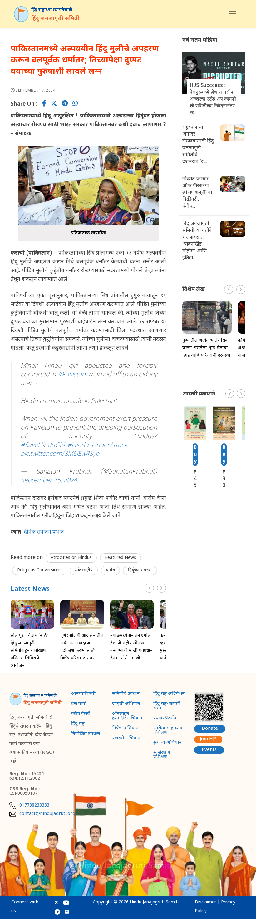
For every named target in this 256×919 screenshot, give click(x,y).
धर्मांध (110, 570)
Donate (210, 729)
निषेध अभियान (125, 728)
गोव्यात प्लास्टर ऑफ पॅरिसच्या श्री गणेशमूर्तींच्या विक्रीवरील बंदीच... (197, 193)
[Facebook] (44, 104)
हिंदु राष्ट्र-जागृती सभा (166, 706)
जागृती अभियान (126, 704)
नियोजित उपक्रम (85, 734)
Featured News (120, 558)
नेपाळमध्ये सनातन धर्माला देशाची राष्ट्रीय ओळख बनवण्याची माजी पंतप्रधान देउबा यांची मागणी (131, 647)
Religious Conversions (39, 570)
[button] (161, 588)
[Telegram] (65, 104)
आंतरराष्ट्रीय (84, 570)
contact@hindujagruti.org (47, 814)
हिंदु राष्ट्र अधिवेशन (169, 694)
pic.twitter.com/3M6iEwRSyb (60, 454)
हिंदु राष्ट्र (78, 724)
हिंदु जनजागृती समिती (55, 18)
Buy (195, 455)
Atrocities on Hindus (71, 558)
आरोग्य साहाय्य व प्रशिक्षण (168, 731)
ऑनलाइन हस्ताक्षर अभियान (127, 716)
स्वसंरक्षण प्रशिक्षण (161, 755)
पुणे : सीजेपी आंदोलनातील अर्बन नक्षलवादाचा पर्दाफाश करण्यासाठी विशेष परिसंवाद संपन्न (82, 647)
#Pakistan (72, 375)
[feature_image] (32, 614)
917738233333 (34, 805)
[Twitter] (54, 104)
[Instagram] (67, 912)
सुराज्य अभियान (167, 743)
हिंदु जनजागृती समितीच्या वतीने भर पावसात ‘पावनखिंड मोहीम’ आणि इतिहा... (197, 241)
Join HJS (208, 739)
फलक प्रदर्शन (164, 718)
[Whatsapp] (75, 104)
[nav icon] (232, 14)
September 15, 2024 (49, 481)
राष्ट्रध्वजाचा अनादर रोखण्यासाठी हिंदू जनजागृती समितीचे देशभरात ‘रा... (198, 144)
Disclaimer (205, 902)
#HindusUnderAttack (97, 445)
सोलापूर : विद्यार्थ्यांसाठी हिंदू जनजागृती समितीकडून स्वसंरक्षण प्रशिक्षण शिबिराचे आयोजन (29, 651)
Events (209, 750)
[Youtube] (66, 902)
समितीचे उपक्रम (126, 694)
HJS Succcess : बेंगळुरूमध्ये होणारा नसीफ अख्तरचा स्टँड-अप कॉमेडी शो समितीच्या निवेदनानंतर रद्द (213, 99)
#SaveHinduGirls (44, 445)
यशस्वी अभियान (126, 738)
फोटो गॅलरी (80, 714)
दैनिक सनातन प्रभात (44, 532)
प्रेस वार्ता (78, 704)
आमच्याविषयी (83, 694)
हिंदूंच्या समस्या (140, 570)
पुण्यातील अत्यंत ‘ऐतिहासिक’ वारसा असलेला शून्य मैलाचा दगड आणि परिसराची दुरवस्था (206, 348)
